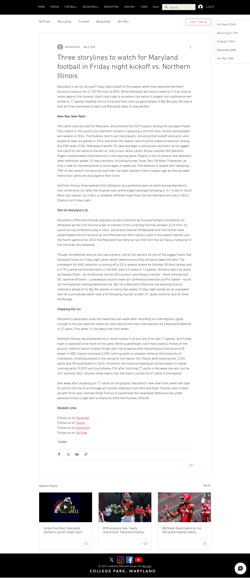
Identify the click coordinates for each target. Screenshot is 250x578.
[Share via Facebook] (59, 454)
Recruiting (64, 22)
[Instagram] (120, 559)
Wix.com (146, 566)
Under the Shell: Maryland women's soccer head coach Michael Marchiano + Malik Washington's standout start (63, 530)
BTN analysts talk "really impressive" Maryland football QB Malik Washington (124, 530)
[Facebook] (129, 559)
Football (84, 22)
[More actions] (190, 47)
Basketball (103, 22)
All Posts (44, 22)
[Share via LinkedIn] (77, 454)
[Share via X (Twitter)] (68, 454)
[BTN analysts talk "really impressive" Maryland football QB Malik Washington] (125, 507)
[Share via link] (86, 454)
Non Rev (123, 22)
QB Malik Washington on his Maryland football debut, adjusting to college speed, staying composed (181, 530)
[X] (111, 559)
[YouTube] (138, 559)
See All (207, 485)
